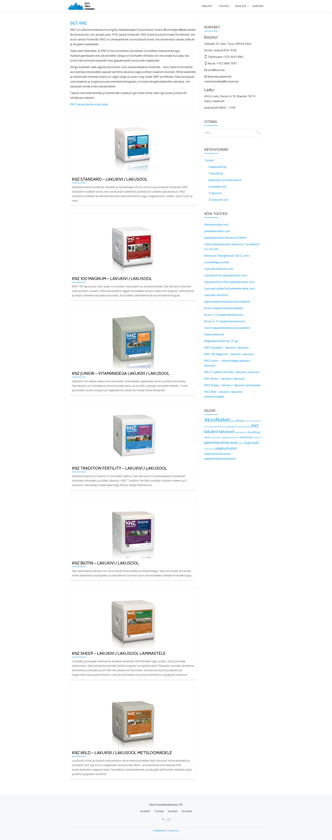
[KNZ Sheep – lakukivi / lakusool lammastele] (133, 619)
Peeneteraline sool (216, 224)
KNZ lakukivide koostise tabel (89, 104)
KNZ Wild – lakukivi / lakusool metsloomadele (122, 752)
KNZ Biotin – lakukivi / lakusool (105, 563)
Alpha (233, 421)
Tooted (224, 6)
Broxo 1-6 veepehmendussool (223, 315)
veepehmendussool (217, 454)
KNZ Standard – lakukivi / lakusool (109, 179)
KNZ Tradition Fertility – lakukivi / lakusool (119, 468)
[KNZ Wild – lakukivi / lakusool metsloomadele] (133, 718)
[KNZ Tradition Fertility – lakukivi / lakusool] (133, 433)
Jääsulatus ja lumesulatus (224, 180)
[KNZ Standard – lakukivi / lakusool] (133, 144)
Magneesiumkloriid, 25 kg (221, 341)
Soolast (240, 6)
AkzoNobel (217, 419)
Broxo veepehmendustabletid (223, 308)
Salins (240, 443)
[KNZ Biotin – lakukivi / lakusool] (133, 528)
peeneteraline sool (221, 442)
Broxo (240, 421)
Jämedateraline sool (217, 231)
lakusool (226, 431)
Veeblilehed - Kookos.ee (166, 830)
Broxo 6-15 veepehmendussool (224, 321)
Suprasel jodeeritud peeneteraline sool (229, 288)
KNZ (255, 426)
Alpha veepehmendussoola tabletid (227, 301)
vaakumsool (226, 448)
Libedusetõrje (217, 167)
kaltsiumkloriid (243, 426)
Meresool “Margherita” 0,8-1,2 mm (226, 256)
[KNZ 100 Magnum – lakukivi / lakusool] (133, 244)
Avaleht (207, 6)
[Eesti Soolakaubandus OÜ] (82, 6)
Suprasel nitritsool (216, 295)
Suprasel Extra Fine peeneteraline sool (229, 282)
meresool (246, 437)
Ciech (247, 421)
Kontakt (258, 6)
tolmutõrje (209, 449)
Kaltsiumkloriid (214, 334)
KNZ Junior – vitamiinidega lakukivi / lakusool (120, 373)
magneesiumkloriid (230, 437)
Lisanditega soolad (216, 262)
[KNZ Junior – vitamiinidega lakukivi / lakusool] (133, 339)
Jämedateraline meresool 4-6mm (225, 238)
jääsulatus (232, 426)
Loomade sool (217, 186)
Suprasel (251, 442)
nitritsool (257, 437)
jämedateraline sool (218, 426)
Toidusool (215, 193)
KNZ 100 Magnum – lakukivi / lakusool (112, 278)
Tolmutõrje (215, 173)
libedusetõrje (241, 432)
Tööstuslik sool (218, 200)
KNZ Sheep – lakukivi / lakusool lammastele (119, 653)
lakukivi (211, 431)
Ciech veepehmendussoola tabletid (226, 328)
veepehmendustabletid (220, 459)
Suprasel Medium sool (218, 269)
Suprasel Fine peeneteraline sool (225, 275)
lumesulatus (215, 437)
